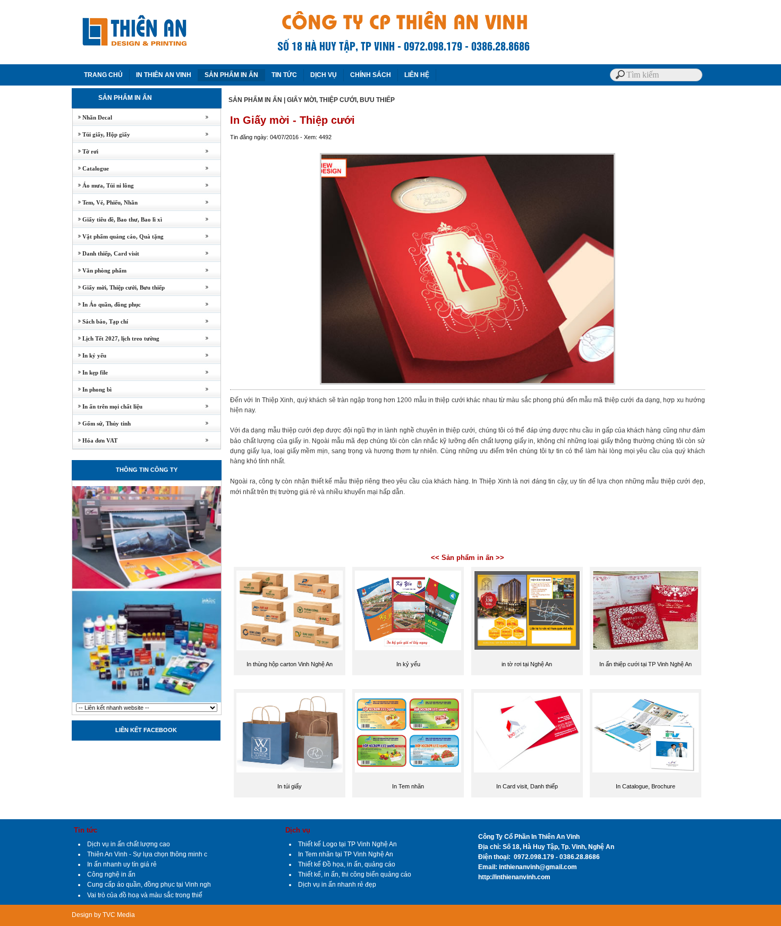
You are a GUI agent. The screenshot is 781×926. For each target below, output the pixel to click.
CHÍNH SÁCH (370, 75)
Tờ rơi (85, 151)
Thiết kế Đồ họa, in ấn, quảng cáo (346, 864)
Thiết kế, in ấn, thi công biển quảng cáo (354, 874)
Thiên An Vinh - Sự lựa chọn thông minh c (147, 854)
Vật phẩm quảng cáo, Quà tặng (118, 236)
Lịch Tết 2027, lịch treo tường (116, 338)
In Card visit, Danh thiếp (527, 786)
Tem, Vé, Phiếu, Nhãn (105, 202)
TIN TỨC (284, 75)
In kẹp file (90, 372)
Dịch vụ (297, 830)
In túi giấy (289, 786)
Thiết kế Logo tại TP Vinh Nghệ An (347, 844)
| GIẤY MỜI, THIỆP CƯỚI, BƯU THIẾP (339, 100)
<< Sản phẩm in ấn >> (467, 558)
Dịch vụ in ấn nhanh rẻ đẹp (337, 884)
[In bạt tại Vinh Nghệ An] (146, 587)
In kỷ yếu (89, 355)
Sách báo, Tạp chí (100, 321)
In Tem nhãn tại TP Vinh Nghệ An (345, 854)
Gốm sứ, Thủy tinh (102, 423)
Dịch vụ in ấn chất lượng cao (128, 844)
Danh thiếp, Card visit (106, 253)
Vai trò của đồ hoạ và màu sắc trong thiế (144, 895)
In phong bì (92, 389)
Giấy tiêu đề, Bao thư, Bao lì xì (117, 219)
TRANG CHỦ (103, 75)
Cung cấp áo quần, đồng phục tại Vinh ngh (149, 884)
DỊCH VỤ (323, 75)
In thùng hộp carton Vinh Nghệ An (290, 664)
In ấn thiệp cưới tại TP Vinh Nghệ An (645, 664)
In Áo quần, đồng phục (107, 304)
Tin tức (85, 830)
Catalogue (91, 168)
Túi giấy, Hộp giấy (101, 134)
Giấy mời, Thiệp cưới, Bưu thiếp (119, 287)
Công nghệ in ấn (111, 874)
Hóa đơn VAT (95, 440)
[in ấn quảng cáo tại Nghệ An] (146, 701)
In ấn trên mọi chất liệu (107, 406)
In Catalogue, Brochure (645, 786)
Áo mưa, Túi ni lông (103, 185)
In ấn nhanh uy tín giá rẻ (122, 864)
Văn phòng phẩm (99, 270)
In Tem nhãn (408, 786)
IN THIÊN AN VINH (163, 75)
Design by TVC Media (103, 915)
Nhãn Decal (92, 117)
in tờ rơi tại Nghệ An (527, 664)
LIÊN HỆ (416, 75)
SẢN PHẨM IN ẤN (231, 75)
